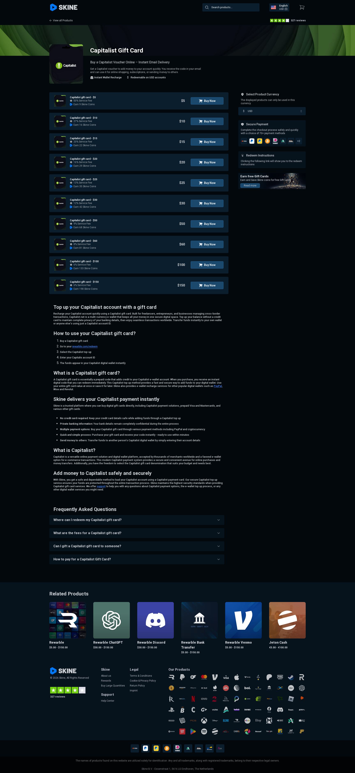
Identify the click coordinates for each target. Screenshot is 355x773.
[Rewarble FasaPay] (269, 699)
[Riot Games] (280, 721)
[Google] (193, 731)
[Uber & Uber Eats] (291, 688)
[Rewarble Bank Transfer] (269, 688)
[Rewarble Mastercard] (204, 677)
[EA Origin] (226, 688)
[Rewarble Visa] (226, 677)
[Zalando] (302, 699)
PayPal (218, 386)
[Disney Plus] (215, 721)
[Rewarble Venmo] (215, 677)
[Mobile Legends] (269, 721)
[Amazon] (182, 688)
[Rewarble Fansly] (247, 677)
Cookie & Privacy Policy (143, 680)
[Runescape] (171, 699)
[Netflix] (193, 699)
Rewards (106, 680)
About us (106, 675)
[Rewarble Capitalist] (247, 699)
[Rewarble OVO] (204, 699)
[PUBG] (280, 677)
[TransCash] (226, 731)
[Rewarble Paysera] (237, 699)
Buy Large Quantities (113, 685)
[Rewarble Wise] (280, 699)
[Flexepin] (269, 731)
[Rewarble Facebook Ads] (269, 710)
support (101, 486)
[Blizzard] (226, 721)
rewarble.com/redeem (85, 346)
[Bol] (247, 688)
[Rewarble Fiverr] (291, 710)
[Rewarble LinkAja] (182, 731)
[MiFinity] (280, 688)
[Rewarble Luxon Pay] (291, 731)
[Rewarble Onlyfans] (193, 677)
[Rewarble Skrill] (204, 688)
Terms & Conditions (141, 675)
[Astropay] (226, 710)
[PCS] (193, 721)
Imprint (134, 690)
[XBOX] (204, 721)
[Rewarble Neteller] (258, 710)
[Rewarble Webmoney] (237, 688)
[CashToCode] (193, 710)
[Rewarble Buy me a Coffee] (258, 688)
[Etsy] (258, 721)
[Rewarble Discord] (280, 710)
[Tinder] (215, 688)
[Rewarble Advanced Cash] (291, 721)
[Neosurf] (258, 731)
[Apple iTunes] (237, 677)
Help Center (107, 700)
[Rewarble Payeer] (182, 699)
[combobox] (230, 7)
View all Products (63, 20)
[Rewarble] (171, 677)
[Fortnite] (247, 710)
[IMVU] (182, 721)
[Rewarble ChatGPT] (302, 688)
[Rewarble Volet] (215, 710)
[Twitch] (237, 710)
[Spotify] (204, 731)
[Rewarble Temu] (302, 710)
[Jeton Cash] (215, 731)
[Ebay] (247, 721)
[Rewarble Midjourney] (226, 699)
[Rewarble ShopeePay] (302, 721)
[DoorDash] (237, 721)
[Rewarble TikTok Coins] (258, 677)
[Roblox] (291, 699)
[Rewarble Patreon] (269, 677)
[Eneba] (247, 731)
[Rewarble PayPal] (182, 677)
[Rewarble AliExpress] (193, 688)
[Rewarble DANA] (171, 731)
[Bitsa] (182, 710)
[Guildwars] (215, 699)
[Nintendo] (171, 721)
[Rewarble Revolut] (302, 677)
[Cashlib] (237, 731)
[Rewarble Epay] (258, 699)
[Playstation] (171, 710)
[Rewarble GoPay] (204, 710)
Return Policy (137, 685)
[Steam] (291, 677)
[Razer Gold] (171, 688)
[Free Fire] (302, 731)
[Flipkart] (280, 731)
